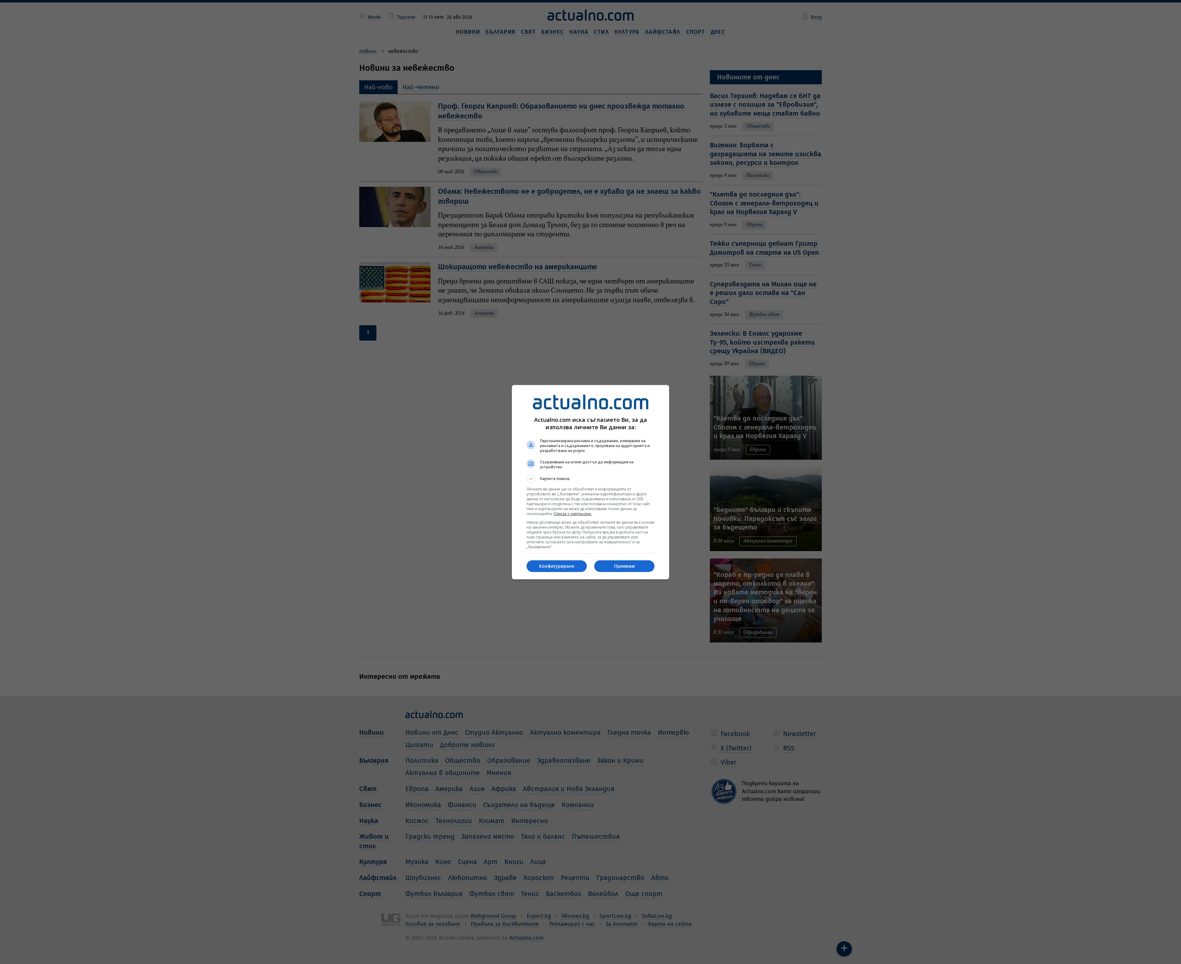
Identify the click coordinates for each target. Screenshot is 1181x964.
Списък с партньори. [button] (573, 513)
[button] (590, 478)
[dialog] (590, 482)
